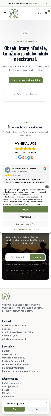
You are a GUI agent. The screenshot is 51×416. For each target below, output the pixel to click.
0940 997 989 (9, 335)
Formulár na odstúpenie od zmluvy (20, 371)
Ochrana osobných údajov (28, 229)
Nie (36, 409)
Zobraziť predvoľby (25, 224)
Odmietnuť (25, 217)
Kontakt (6, 351)
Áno (14, 409)
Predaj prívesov (10, 386)
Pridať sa (37, 257)
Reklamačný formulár (13, 368)
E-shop (6, 390)
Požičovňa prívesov (12, 383)
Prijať (25, 209)
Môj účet (6, 393)
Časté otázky (9, 354)
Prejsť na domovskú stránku (25, 80)
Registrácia (8, 396)
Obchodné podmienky (13, 357)
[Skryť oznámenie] (47, 3)
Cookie (14, 229)
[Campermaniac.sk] (13, 13)
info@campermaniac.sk (14, 339)
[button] (47, 186)
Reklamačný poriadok (13, 361)
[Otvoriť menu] (5, 13)
